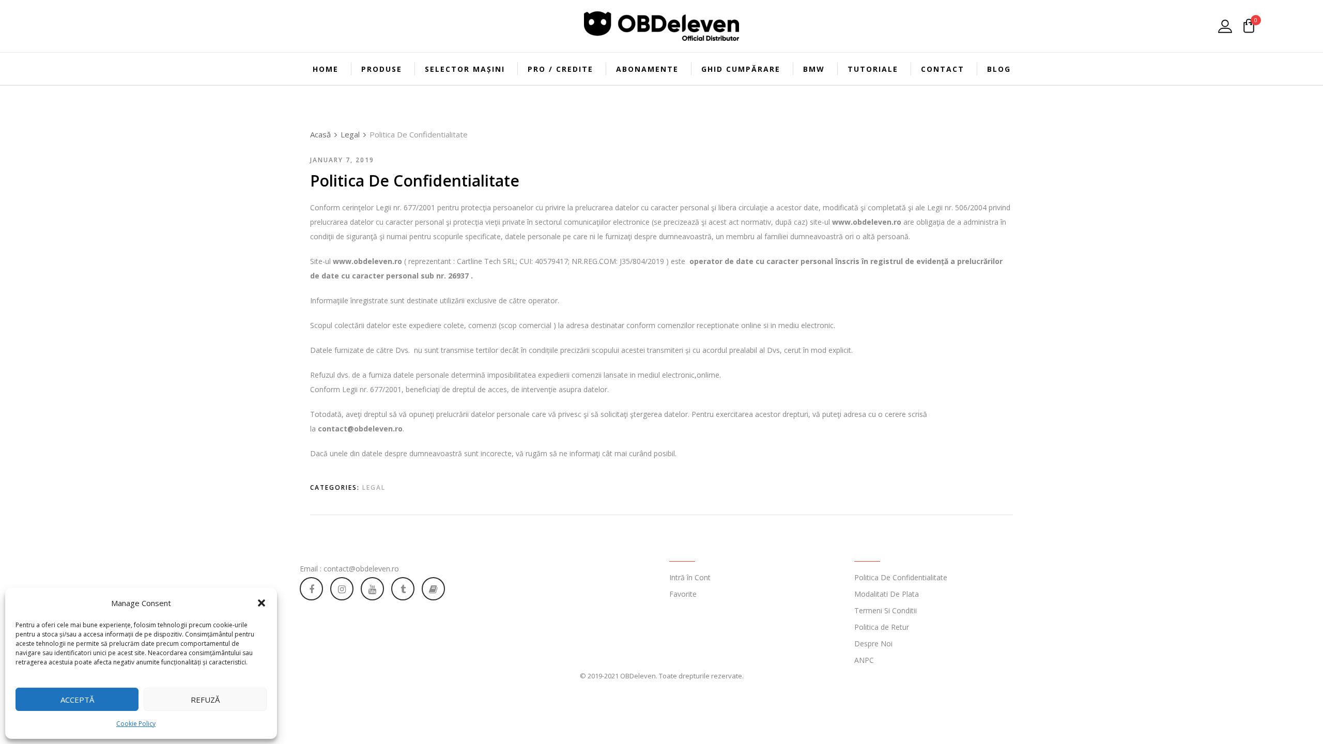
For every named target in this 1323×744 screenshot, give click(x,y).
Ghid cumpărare (740, 69)
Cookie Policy (136, 723)
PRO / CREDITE (560, 69)
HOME (326, 69)
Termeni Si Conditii (885, 610)
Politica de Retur (881, 627)
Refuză (205, 699)
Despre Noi (873, 643)
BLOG (999, 69)
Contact (942, 69)
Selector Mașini (465, 69)
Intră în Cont (690, 577)
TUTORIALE (873, 69)
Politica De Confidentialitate (900, 577)
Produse (381, 69)
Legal (374, 487)
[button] (261, 603)
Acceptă (77, 699)
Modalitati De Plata (886, 594)
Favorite (683, 594)
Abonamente (647, 69)
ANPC (864, 660)
